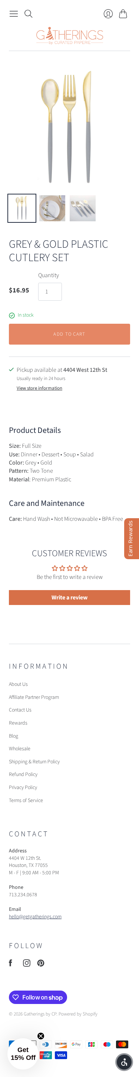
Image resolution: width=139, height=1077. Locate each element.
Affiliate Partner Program (34, 697)
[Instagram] (26, 965)
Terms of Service (26, 800)
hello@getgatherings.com (35, 917)
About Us (18, 684)
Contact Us (20, 710)
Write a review (69, 597)
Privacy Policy (23, 787)
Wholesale (19, 749)
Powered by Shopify (78, 1014)
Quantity (48, 275)
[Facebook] (10, 965)
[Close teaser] (40, 1036)
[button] (23, 1054)
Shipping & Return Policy (34, 762)
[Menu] (13, 14)
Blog (13, 736)
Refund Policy (23, 774)
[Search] (28, 14)
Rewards (18, 723)
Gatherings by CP (40, 1014)
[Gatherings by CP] (69, 36)
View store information (39, 388)
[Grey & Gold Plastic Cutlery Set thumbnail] (22, 208)
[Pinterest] (40, 965)
